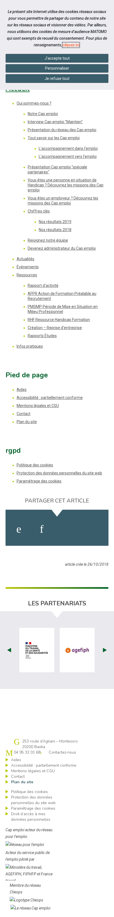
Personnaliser (57, 68)
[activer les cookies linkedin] (41, 529)
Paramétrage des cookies (39, 481)
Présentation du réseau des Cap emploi (62, 130)
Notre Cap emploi (43, 114)
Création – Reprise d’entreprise (55, 327)
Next (105, 650)
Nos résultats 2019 (55, 221)
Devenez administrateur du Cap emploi (62, 248)
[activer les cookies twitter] (66, 529)
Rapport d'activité (43, 285)
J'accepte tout (57, 58)
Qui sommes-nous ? (34, 103)
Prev (9, 650)
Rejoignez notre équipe (48, 240)
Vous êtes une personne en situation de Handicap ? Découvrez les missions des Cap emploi (65, 185)
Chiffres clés (39, 211)
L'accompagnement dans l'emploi (68, 148)
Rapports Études (42, 336)
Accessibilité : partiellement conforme (50, 397)
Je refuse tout (57, 78)
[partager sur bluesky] (93, 529)
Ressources (27, 275)
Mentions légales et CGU (38, 405)
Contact (23, 413)
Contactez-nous (62, 752)
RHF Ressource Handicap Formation (59, 319)
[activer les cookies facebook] (19, 529)
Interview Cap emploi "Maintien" (55, 122)
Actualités (25, 259)
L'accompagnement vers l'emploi (68, 156)
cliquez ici (71, 45)
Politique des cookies (35, 465)
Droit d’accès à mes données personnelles (30, 816)
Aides (22, 389)
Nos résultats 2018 (55, 230)
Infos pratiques (30, 346)
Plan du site (27, 422)
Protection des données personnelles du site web (59, 473)
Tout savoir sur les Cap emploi (54, 138)
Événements (28, 267)
